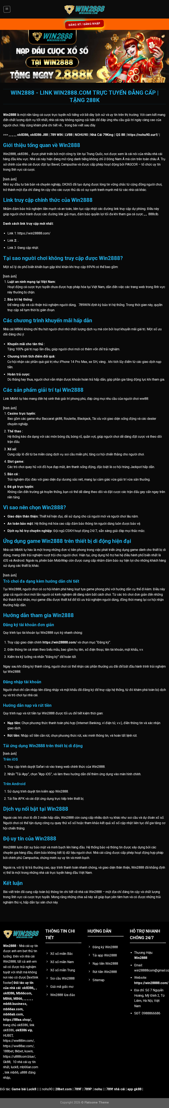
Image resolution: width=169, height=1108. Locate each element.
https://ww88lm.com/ (18, 1041)
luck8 (14, 1067)
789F (78, 1089)
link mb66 (12, 1072)
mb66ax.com (13, 1009)
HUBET (8, 1035)
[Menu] (7, 9)
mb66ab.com (13, 1014)
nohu (98, 1089)
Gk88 (7, 1062)
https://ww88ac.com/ (18, 1046)
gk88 (58, 419)
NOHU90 (81, 135)
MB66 (7, 999)
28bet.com (63, 1089)
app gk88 (134, 1089)
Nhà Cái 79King (101, 135)
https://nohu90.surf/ (142, 135)
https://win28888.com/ (151, 983)
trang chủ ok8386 (15, 1025)
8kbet (19, 1051)
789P (88, 1089)
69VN (91, 267)
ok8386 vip (23, 1030)
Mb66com (23, 993)
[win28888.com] (84, 9)
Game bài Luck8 (24, 1089)
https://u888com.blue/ (19, 1057)
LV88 (68, 135)
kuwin (29, 1051)
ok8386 (8, 993)
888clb (153, 214)
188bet (8, 1051)
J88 (45, 135)
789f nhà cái (115, 1089)
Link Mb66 (10, 399)
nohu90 (47, 1089)
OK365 (67, 184)
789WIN (84, 305)
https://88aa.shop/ (17, 1020)
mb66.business (14, 1004)
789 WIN (56, 135)
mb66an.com (29, 1067)
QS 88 (120, 135)
